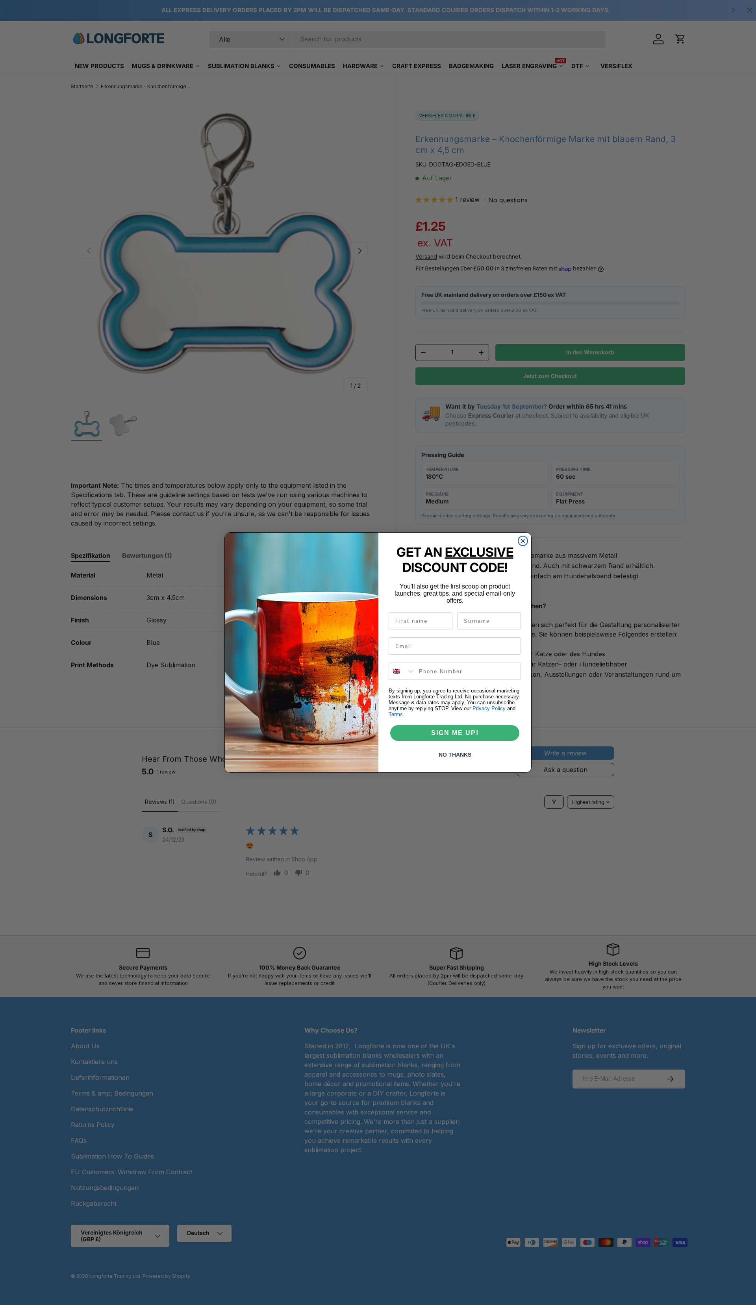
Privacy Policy (489, 708)
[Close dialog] (523, 541)
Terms (396, 714)
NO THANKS (455, 755)
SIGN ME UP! (455, 732)
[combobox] (402, 671)
